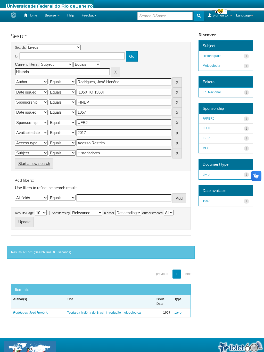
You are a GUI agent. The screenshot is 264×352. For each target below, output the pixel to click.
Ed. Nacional (212, 92)
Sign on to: (220, 15)
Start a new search (34, 163)
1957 (206, 201)
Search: (20, 47)
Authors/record (152, 213)
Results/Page (24, 213)
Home (32, 15)
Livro (178, 312)
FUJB (206, 128)
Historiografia (212, 56)
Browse (51, 15)
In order (108, 213)
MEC (206, 148)
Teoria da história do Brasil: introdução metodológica (104, 312)
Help (70, 15)
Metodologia (211, 66)
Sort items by (61, 213)
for (17, 56)
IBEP (206, 138)
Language (243, 15)
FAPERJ (208, 118)
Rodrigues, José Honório (30, 312)
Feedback (89, 15)
